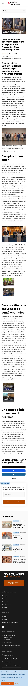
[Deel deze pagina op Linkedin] (14, 474)
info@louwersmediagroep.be (12, 665)
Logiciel (4, 608)
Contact (4, 619)
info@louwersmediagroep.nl (12, 645)
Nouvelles (5, 54)
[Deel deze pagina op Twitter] (14, 467)
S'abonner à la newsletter (14, 502)
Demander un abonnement (10, 622)
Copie (14, 478)
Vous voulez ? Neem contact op (13, 583)
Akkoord (8, 683)
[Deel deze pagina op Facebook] (14, 470)
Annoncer (5, 616)
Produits (4, 599)
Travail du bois (6, 604)
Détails (16, 683)
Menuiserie (5, 602)
